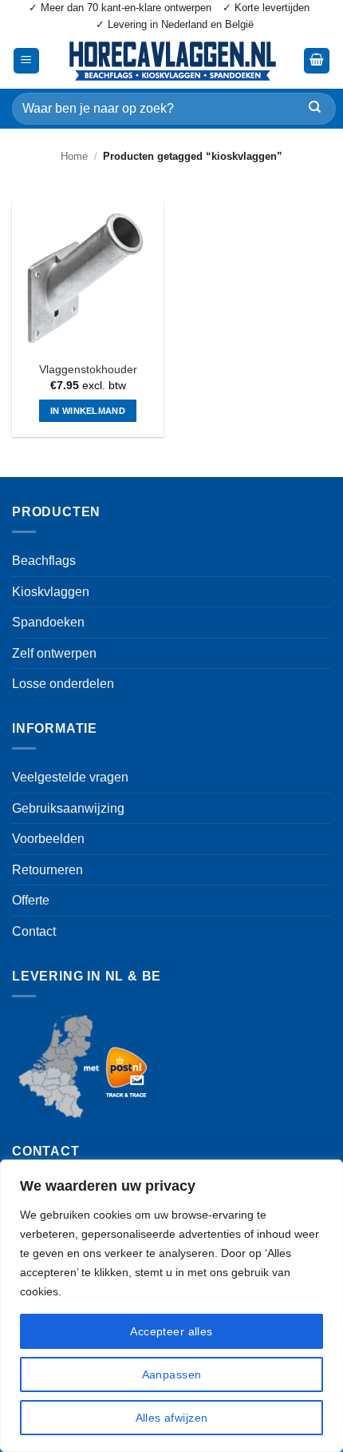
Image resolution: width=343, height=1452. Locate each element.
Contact (34, 931)
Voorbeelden (48, 838)
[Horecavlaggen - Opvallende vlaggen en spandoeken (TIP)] (171, 61)
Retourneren (47, 870)
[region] (171, 1306)
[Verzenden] (315, 108)
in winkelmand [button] (87, 411)
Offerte (30, 900)
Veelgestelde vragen (70, 777)
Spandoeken (48, 622)
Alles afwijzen (172, 1417)
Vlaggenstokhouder (88, 370)
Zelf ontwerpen (54, 653)
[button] (26, 61)
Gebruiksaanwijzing (68, 808)
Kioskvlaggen (50, 592)
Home (74, 156)
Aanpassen (172, 1374)
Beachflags (44, 560)
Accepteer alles (171, 1331)
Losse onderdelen (63, 683)
